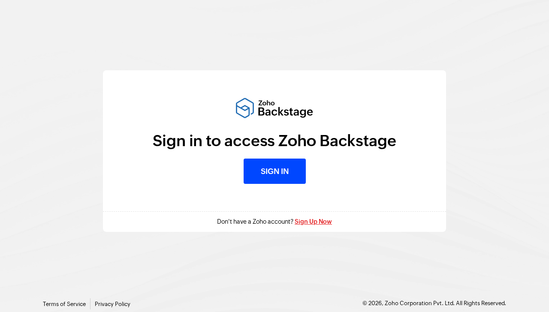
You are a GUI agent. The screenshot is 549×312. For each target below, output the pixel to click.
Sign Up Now (313, 221)
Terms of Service (64, 304)
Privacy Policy (112, 304)
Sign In (275, 171)
